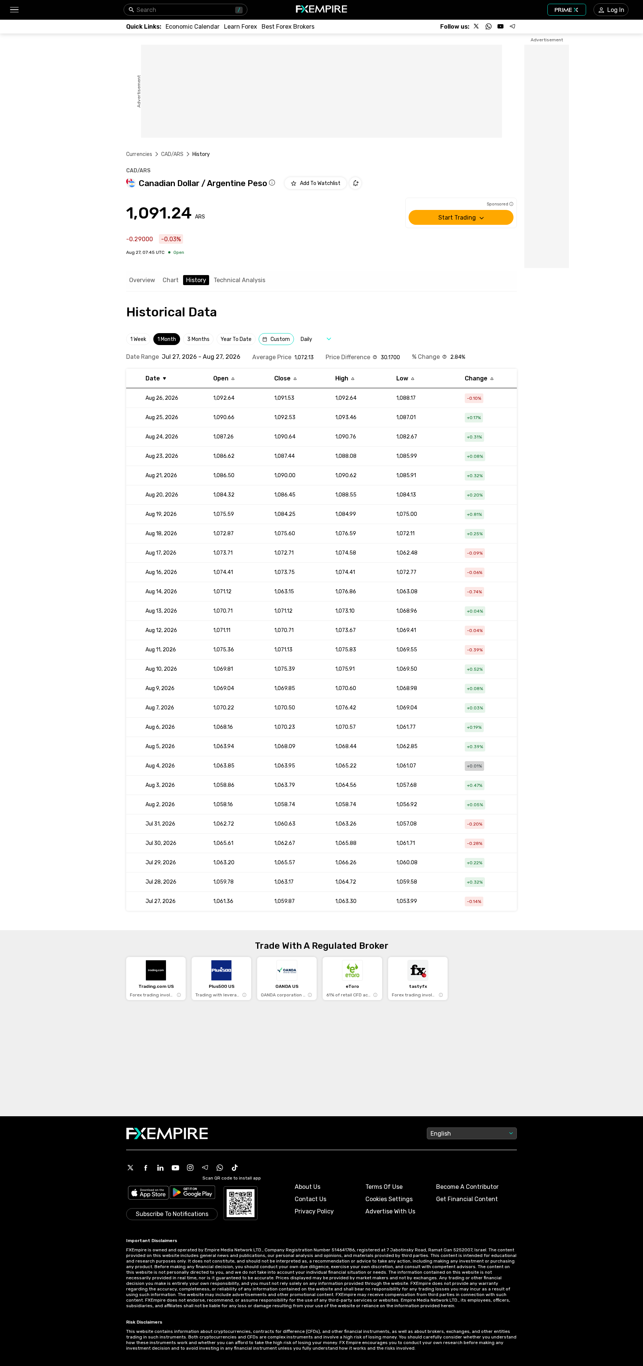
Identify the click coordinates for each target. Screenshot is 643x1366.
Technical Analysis (239, 280)
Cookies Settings (389, 1199)
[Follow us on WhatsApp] (488, 26)
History (196, 280)
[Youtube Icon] (175, 1167)
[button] (14, 10)
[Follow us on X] (476, 26)
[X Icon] (130, 1167)
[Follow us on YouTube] (500, 26)
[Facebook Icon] (145, 1167)
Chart (171, 280)
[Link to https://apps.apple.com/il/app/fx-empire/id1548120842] (148, 1193)
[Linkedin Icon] (160, 1167)
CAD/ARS (172, 154)
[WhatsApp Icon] (219, 1167)
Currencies (139, 154)
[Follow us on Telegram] (512, 26)
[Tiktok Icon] (234, 1167)
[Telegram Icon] (205, 1167)
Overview (142, 280)
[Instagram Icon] (190, 1167)
